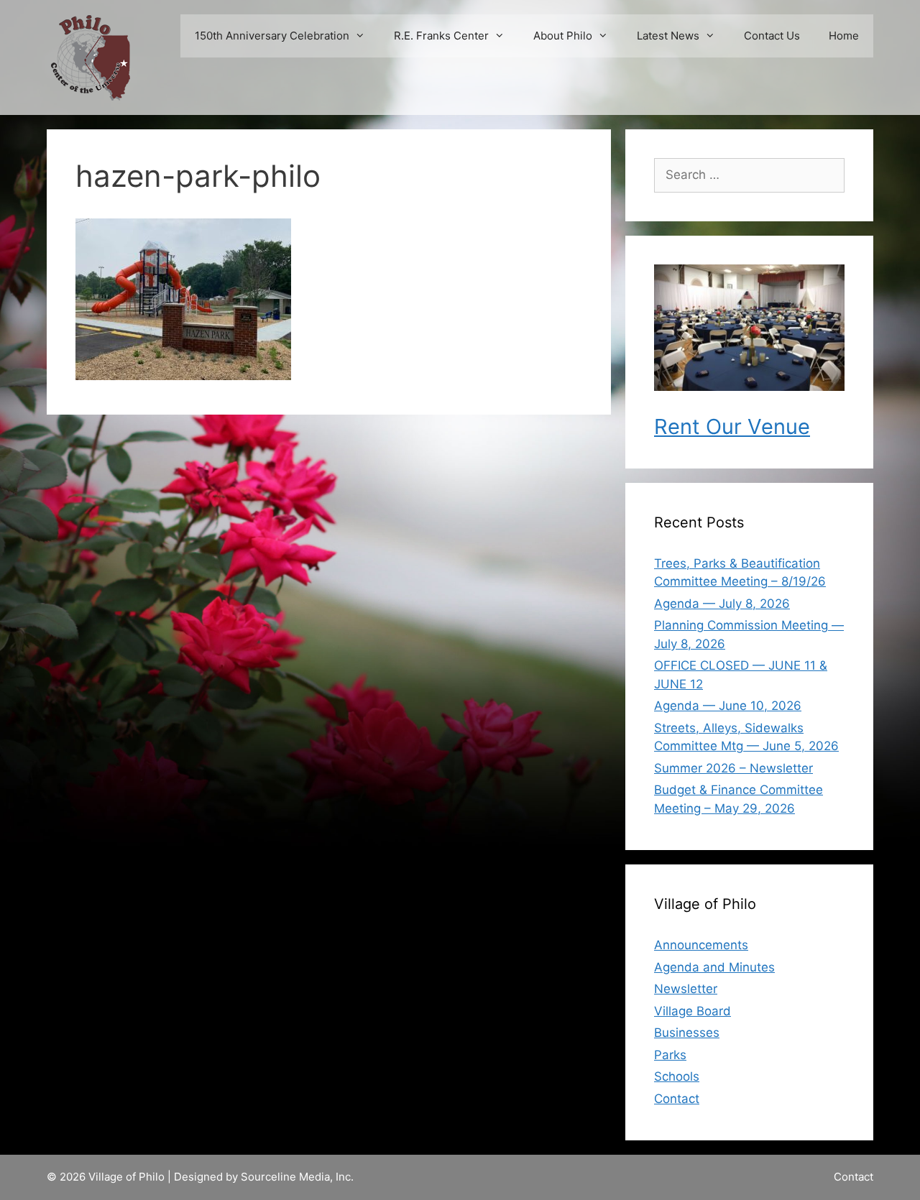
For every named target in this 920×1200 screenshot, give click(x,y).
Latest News (668, 35)
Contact (676, 1098)
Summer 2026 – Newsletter (733, 768)
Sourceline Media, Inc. (297, 1176)
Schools (676, 1076)
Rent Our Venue (732, 426)
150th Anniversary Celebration (272, 35)
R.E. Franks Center (441, 35)
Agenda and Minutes (714, 967)
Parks (670, 1055)
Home (844, 35)
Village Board (692, 1011)
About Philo (562, 35)
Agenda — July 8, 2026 (722, 603)
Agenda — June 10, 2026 (727, 705)
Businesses (686, 1032)
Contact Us (772, 35)
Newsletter (685, 989)
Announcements (701, 945)
